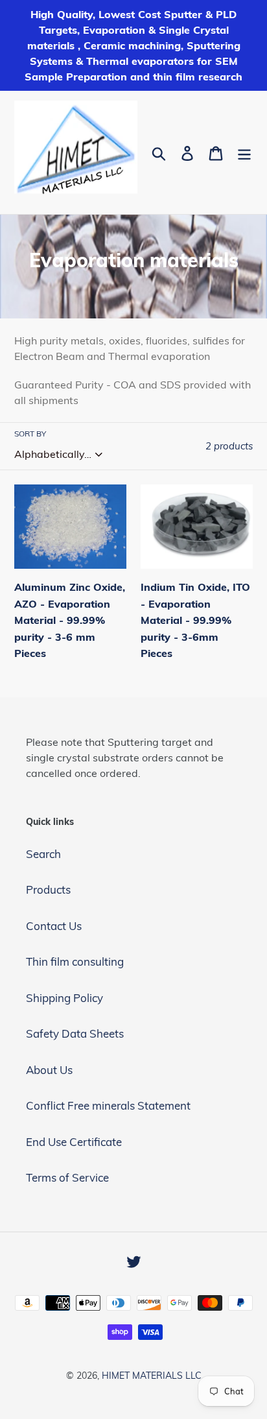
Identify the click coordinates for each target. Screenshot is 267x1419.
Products (48, 889)
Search (43, 854)
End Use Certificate (74, 1142)
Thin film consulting (75, 961)
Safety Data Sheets (75, 1033)
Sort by (30, 433)
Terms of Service (67, 1177)
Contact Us (54, 926)
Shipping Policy (64, 998)
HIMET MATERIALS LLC (152, 1375)
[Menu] (244, 152)
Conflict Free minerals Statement (108, 1105)
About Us (49, 1070)
